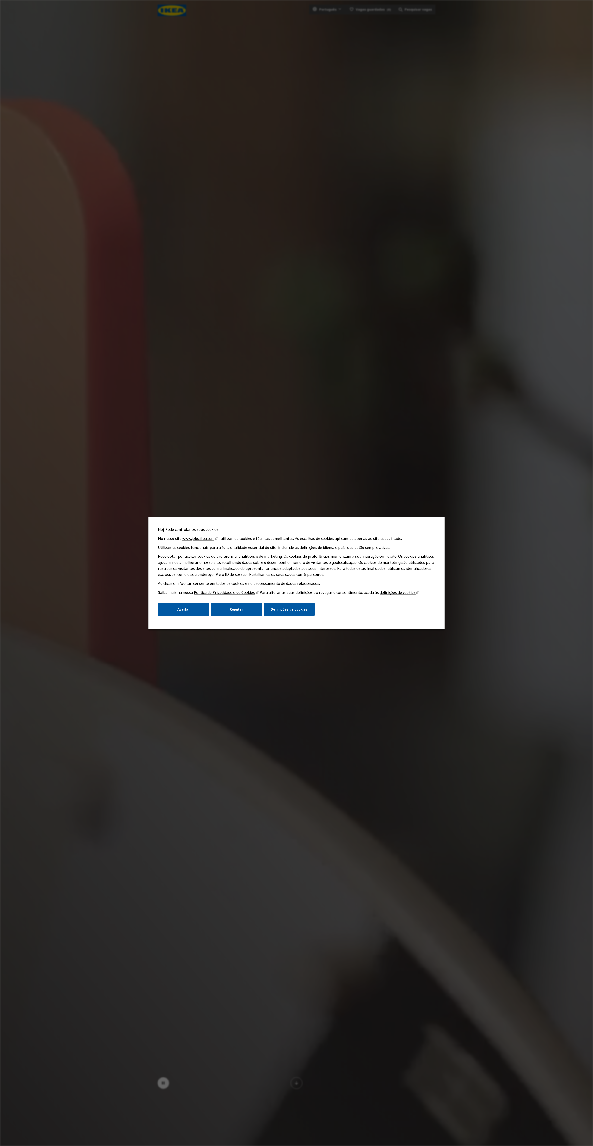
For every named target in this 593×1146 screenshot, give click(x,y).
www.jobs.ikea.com (198, 538)
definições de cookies (398, 592)
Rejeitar (236, 609)
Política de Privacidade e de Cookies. (224, 592)
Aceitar (183, 609)
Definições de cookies (289, 609)
